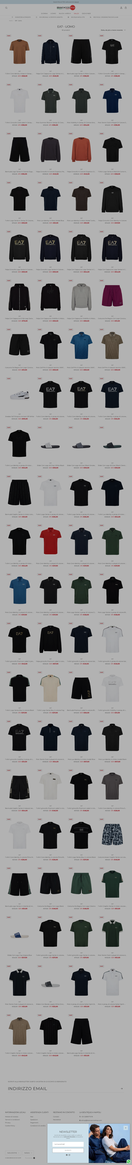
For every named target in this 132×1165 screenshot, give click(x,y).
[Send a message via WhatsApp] (128, 1161)
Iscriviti (68, 1150)
